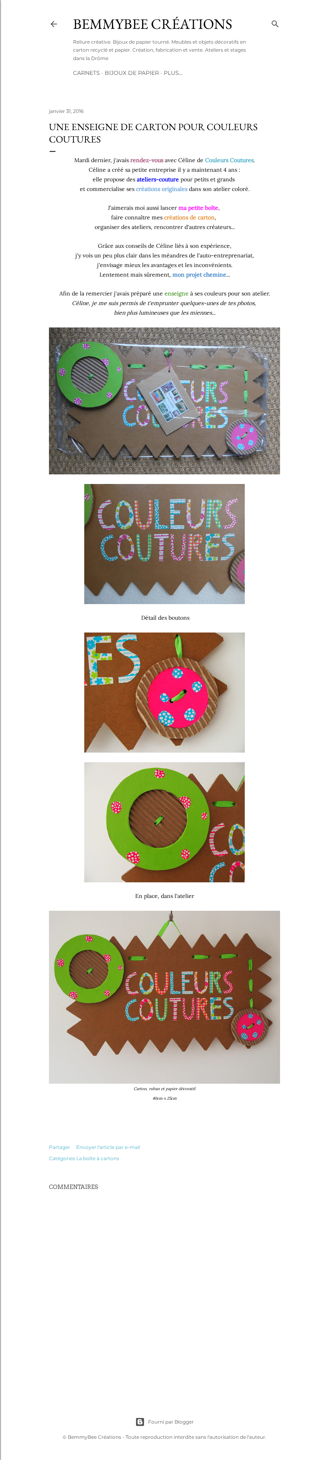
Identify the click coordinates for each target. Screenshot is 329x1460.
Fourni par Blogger (171, 1422)
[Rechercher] (275, 22)
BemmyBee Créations (152, 23)
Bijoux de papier (132, 72)
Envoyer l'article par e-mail (108, 1147)
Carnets (86, 72)
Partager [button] (59, 1147)
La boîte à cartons (97, 1158)
